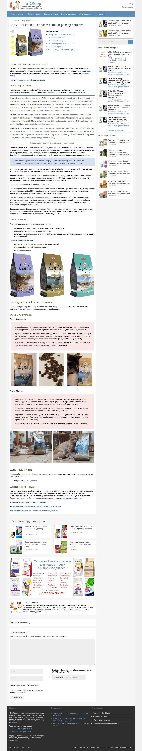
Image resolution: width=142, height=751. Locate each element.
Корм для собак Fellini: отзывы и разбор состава (119, 182)
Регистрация (127, 7)
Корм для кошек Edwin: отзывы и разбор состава (119, 172)
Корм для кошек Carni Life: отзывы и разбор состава (81, 527)
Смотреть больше (115, 130)
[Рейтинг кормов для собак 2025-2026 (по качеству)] (103, 33)
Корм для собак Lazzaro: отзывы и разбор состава (119, 192)
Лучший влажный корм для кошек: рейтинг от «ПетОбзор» (36, 506)
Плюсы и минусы (58, 40)
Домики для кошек (68, 14)
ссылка (34, 481)
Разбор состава (58, 37)
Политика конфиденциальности (106, 723)
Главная (16, 21)
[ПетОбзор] (25, 9)
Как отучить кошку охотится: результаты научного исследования (69, 720)
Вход (131, 4)
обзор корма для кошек (22, 729)
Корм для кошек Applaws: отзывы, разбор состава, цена (36, 544)
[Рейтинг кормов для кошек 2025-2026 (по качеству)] (103, 23)
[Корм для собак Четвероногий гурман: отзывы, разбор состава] (103, 153)
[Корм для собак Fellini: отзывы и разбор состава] (103, 184)
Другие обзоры (85, 14)
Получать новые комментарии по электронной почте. (26, 692)
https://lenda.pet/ (34, 71)
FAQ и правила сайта (101, 720)
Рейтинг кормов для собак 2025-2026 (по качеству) (119, 32)
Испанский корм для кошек (21, 511)
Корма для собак (34, 14)
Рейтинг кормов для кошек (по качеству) (29, 502)
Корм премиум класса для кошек (46, 511)
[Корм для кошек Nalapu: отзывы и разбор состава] (103, 164)
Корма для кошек (17, 14)
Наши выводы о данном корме (61, 49)
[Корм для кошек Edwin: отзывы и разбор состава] (103, 174)
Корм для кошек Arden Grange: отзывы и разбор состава (80, 544)
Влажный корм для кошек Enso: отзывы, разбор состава (36, 528)
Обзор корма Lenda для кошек (61, 34)
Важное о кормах (51, 14)
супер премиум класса (71, 498)
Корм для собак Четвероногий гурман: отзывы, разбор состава (118, 152)
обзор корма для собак (21, 732)
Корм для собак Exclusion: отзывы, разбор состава (119, 141)
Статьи (100, 14)
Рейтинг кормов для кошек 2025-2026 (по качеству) (119, 22)
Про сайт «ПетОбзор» (102, 713)
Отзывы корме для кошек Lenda (62, 43)
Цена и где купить (55, 46)
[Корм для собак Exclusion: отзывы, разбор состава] (103, 143)
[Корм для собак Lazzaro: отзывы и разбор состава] (103, 194)
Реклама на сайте (100, 716)
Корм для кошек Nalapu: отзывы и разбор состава (119, 162)
